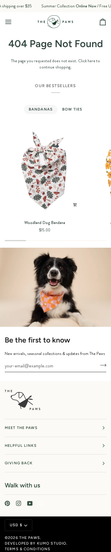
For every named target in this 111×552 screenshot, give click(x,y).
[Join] (101, 365)
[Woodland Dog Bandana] (45, 170)
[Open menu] (13, 21)
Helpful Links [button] (21, 445)
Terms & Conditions (27, 549)
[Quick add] (74, 205)
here (91, 61)
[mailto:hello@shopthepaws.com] (41, 503)
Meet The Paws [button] (21, 427)
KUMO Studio (51, 543)
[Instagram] (18, 503)
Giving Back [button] (19, 463)
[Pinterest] (7, 503)
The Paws (29, 537)
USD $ (16, 525)
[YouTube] (30, 503)
